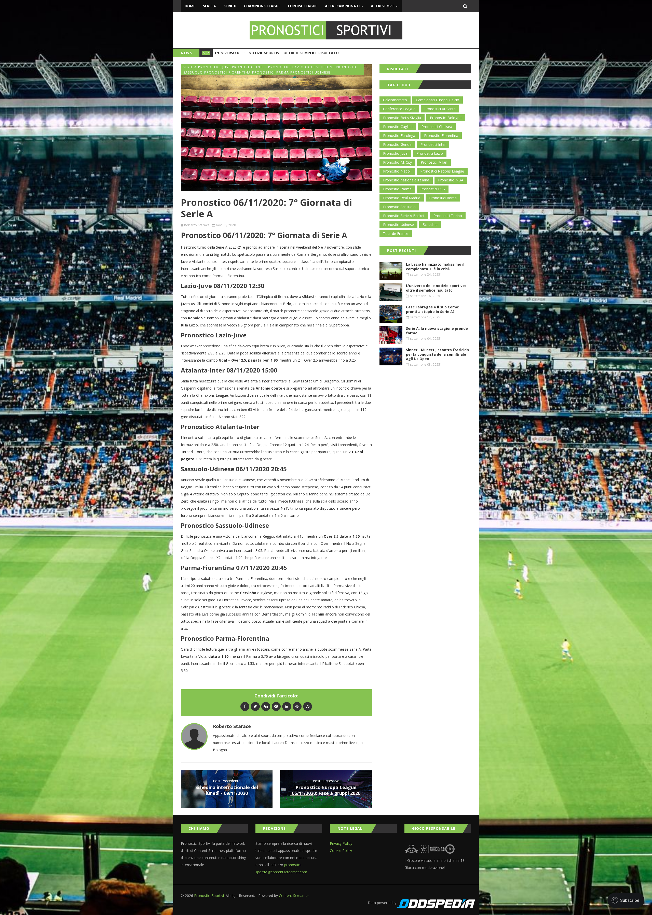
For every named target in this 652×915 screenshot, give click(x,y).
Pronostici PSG (432, 189)
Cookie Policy (341, 850)
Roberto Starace (197, 225)
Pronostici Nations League (442, 171)
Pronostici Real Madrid (401, 197)
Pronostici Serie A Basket (404, 215)
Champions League (262, 6)
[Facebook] (244, 706)
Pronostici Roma (443, 197)
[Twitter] (255, 706)
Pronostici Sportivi (209, 895)
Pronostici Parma (397, 189)
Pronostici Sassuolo (399, 206)
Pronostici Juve (395, 153)
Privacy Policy (341, 843)
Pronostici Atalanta (440, 108)
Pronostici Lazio (429, 153)
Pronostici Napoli (397, 171)
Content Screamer (294, 895)
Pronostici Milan (434, 162)
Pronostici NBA (450, 180)
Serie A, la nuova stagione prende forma (256, 52)
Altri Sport (383, 6)
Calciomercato (395, 99)
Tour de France (395, 233)
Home (190, 6)
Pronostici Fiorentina (441, 135)
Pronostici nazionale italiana (406, 180)
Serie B (230, 6)
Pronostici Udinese (398, 224)
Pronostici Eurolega (399, 135)
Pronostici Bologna (445, 117)
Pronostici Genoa (397, 144)
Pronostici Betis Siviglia (402, 117)
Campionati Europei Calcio (437, 99)
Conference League (399, 108)
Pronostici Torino (447, 215)
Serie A (209, 6)
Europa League (302, 6)
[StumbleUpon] (307, 706)
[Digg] (265, 706)
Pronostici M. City (397, 162)
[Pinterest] (297, 706)
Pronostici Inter (433, 144)
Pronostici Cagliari (398, 126)
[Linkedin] (286, 706)
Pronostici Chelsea (437, 126)
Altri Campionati (343, 6)
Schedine (430, 224)
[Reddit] (276, 706)
